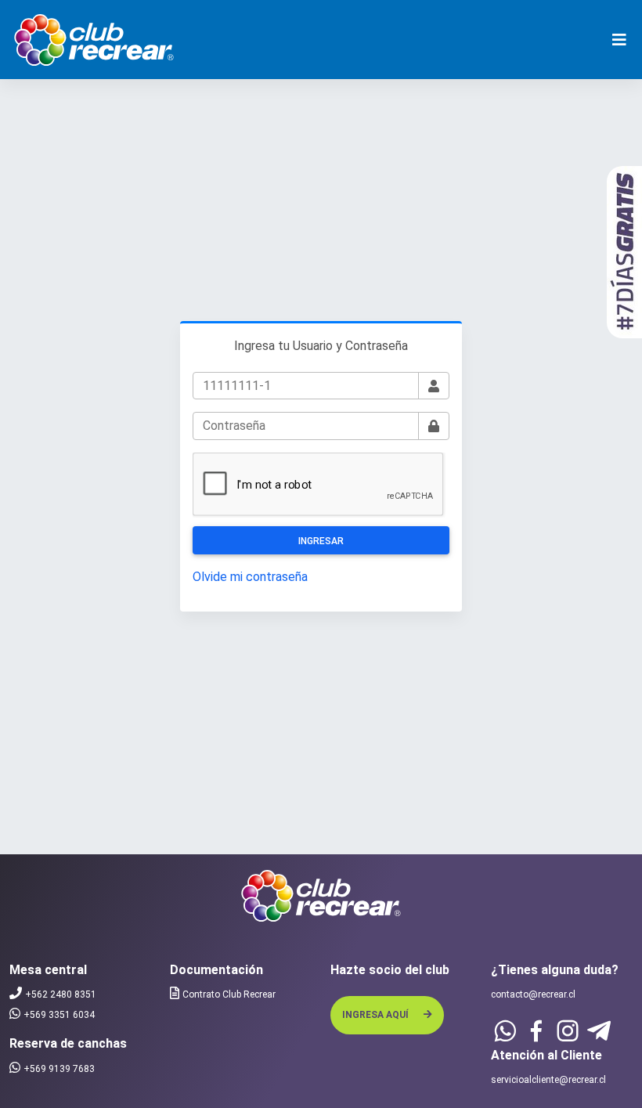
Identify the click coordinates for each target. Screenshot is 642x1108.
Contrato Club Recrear (229, 994)
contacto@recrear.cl (533, 994)
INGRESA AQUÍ (376, 1014)
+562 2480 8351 (60, 994)
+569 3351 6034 (59, 1014)
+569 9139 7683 (59, 1068)
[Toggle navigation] (619, 40)
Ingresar (321, 541)
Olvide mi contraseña (250, 576)
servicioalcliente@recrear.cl (548, 1079)
